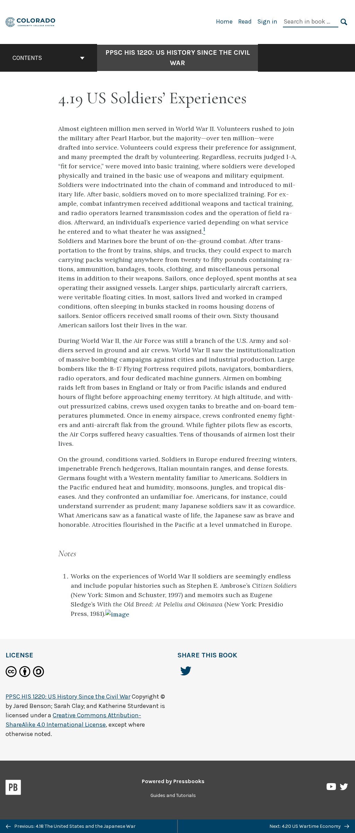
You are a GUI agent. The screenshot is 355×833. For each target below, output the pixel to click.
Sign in (267, 21)
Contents (27, 58)
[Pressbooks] (13, 789)
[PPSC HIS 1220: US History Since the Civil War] (31, 21)
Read (245, 21)
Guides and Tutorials (173, 795)
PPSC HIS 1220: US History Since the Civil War (177, 57)
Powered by (173, 781)
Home (224, 21)
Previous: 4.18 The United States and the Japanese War (74, 826)
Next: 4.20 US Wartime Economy (305, 826)
